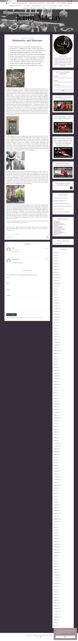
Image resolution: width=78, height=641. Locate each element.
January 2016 (56, 605)
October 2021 (56, 415)
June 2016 (56, 591)
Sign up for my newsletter (37, 3)
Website (8, 289)
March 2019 (56, 502)
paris (8, 234)
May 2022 (56, 395)
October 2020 (57, 448)
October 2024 (57, 314)
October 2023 (57, 347)
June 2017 (56, 561)
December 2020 (57, 443)
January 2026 (56, 272)
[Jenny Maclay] (39, 20)
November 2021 (57, 412)
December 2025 (57, 275)
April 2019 (56, 499)
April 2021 (56, 432)
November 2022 (57, 378)
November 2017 (57, 546)
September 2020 (57, 451)
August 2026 (56, 252)
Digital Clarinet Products (19, 3)
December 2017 (57, 544)
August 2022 (56, 387)
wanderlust (17, 234)
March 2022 (56, 401)
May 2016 (56, 594)
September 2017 (57, 552)
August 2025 (56, 286)
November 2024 (57, 311)
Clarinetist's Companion (59, 224)
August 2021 (56, 420)
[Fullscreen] (71, 110)
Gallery (67, 5)
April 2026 (56, 263)
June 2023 (56, 359)
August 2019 (56, 488)
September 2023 (57, 350)
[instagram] (69, 1)
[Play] (55, 110)
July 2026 (56, 255)
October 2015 (56, 614)
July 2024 (56, 322)
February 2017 (57, 569)
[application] (63, 106)
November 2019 (57, 479)
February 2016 (57, 603)
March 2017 (56, 566)
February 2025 (57, 303)
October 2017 (56, 549)
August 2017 (56, 555)
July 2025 (56, 289)
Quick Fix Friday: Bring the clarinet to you (63, 206)
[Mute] (69, 110)
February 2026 (57, 269)
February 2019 (57, 504)
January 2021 (56, 440)
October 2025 (57, 280)
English (10, 0)
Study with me (51, 3)
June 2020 (56, 460)
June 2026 (56, 258)
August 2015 (56, 619)
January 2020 (56, 474)
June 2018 (56, 527)
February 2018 (57, 538)
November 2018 (57, 513)
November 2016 (57, 577)
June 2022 (56, 392)
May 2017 (56, 563)
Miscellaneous (57, 231)
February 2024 (57, 336)
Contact (25, 8)
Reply (46, 248)
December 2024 (57, 308)
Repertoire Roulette (15, 5)
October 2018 (56, 516)
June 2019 (56, 493)
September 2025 (57, 283)
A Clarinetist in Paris (27, 38)
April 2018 (56, 532)
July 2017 (55, 558)
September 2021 (57, 418)
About (8, 3)
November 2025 (57, 277)
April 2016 (56, 597)
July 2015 (55, 622)
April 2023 (56, 364)
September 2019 (57, 485)
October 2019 (57, 482)
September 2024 (57, 317)
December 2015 (57, 608)
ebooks (55, 225)
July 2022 (56, 389)
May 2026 (56, 260)
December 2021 (57, 409)
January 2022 (56, 406)
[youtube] (71, 1)
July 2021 (55, 423)
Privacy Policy (42, 8)
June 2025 (56, 291)
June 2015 (56, 625)
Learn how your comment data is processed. (33, 317)
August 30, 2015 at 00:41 (16, 260)
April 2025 (56, 297)
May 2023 (56, 361)
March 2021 (56, 434)
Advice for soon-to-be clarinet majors (62, 211)
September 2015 (57, 617)
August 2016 (56, 586)
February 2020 (57, 471)
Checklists (56, 222)
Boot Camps (26, 5)
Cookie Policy (52, 8)
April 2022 (56, 398)
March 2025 (56, 300)
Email (8, 283)
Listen (60, 5)
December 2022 (57, 375)
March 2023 (56, 367)
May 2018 (56, 530)
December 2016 (57, 575)
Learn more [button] (58, 633)
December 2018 (57, 510)
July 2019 (56, 490)
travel (12, 234)
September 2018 (57, 518)
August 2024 (56, 319)
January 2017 (56, 572)
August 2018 (56, 521)
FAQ (44, 5)
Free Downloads (57, 228)
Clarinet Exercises (58, 223)
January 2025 (56, 305)
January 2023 (56, 373)
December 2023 (57, 342)
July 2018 (55, 524)
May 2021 (56, 429)
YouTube (51, 635)
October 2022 (57, 381)
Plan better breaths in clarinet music (62, 203)
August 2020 (56, 454)
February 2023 (57, 370)
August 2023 (56, 353)
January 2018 (56, 541)
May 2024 (56, 328)
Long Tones (56, 230)
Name (8, 277)
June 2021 (56, 426)
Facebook (47, 635)
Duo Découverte (52, 5)
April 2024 (56, 331)
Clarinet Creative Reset (59, 209)
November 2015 (57, 611)
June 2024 (56, 325)
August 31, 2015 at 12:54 (16, 249)
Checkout (33, 8)
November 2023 (57, 345)
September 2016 (57, 583)
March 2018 (56, 535)
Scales (55, 234)
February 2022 (57, 403)
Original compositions (58, 232)
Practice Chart (57, 233)
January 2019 (56, 507)
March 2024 (56, 333)
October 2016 (57, 580)
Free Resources (36, 5)
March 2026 (56, 266)
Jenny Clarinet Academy (64, 3)
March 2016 (56, 600)
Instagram (43, 635)
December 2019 (57, 476)
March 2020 (56, 468)
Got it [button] (65, 636)
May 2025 (56, 294)
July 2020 (56, 457)
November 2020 (57, 446)
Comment (8, 295)
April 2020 (56, 465)
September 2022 (57, 384)
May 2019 (56, 496)
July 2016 (56, 589)
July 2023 (56, 356)
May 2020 (56, 462)
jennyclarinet (10, 237)
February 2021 (57, 437)
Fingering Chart (57, 226)
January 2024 (56, 339)
